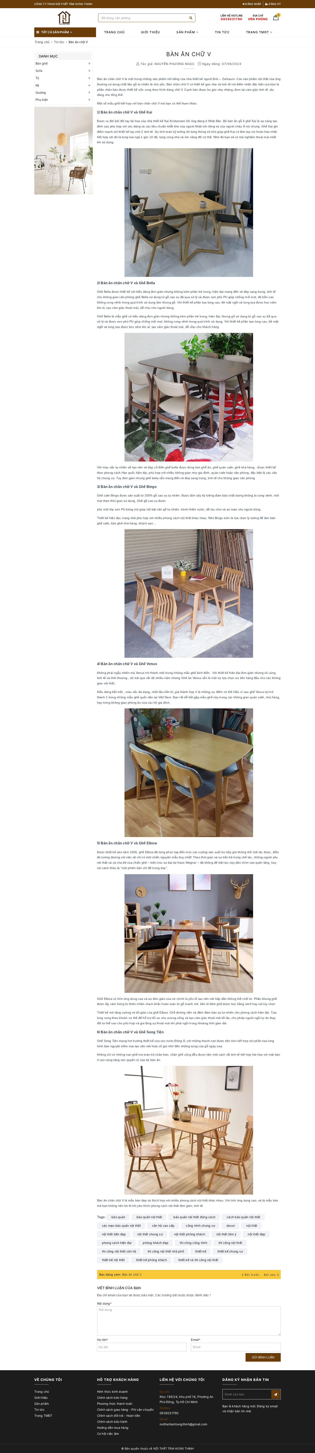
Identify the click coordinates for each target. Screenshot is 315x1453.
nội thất (251, 1225)
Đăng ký (274, 4)
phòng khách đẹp (155, 1243)
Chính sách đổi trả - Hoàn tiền (118, 1415)
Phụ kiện (42, 99)
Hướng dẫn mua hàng (113, 1427)
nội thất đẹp (256, 1234)
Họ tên (102, 1339)
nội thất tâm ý (226, 1234)
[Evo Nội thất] (63, 151)
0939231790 (169, 1413)
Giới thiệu (150, 32)
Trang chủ (114, 32)
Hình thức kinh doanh (112, 1391)
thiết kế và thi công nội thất (198, 1260)
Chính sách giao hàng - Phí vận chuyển (125, 1409)
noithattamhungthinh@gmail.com (183, 1424)
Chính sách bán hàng (112, 1397)
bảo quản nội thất (149, 1217)
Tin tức (222, 32)
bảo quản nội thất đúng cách (194, 1217)
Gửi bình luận (263, 1357)
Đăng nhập (253, 4)
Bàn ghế (42, 63)
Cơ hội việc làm (108, 1433)
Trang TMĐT (258, 32)
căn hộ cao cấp (163, 1225)
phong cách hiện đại (117, 1243)
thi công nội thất (230, 1243)
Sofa (39, 70)
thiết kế (200, 1251)
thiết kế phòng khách (151, 1260)
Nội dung (104, 1303)
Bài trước (253, 1274)
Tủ (37, 78)
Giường (41, 92)
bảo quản (118, 1217)
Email (195, 1339)
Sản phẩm (186, 32)
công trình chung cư (200, 1225)
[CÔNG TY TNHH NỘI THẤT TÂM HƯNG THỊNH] (65, 18)
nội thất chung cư (150, 1234)
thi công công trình (193, 1243)
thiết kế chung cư (230, 1251)
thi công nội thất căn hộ (119, 1251)
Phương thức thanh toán (114, 1403)
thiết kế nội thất (113, 1260)
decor (230, 1225)
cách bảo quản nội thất (243, 1217)
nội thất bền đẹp (114, 1234)
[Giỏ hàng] (276, 19)
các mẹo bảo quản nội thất (121, 1225)
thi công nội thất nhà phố (166, 1251)
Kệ (37, 85)
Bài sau (270, 1274)
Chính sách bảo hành (112, 1421)
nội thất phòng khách (189, 1234)
